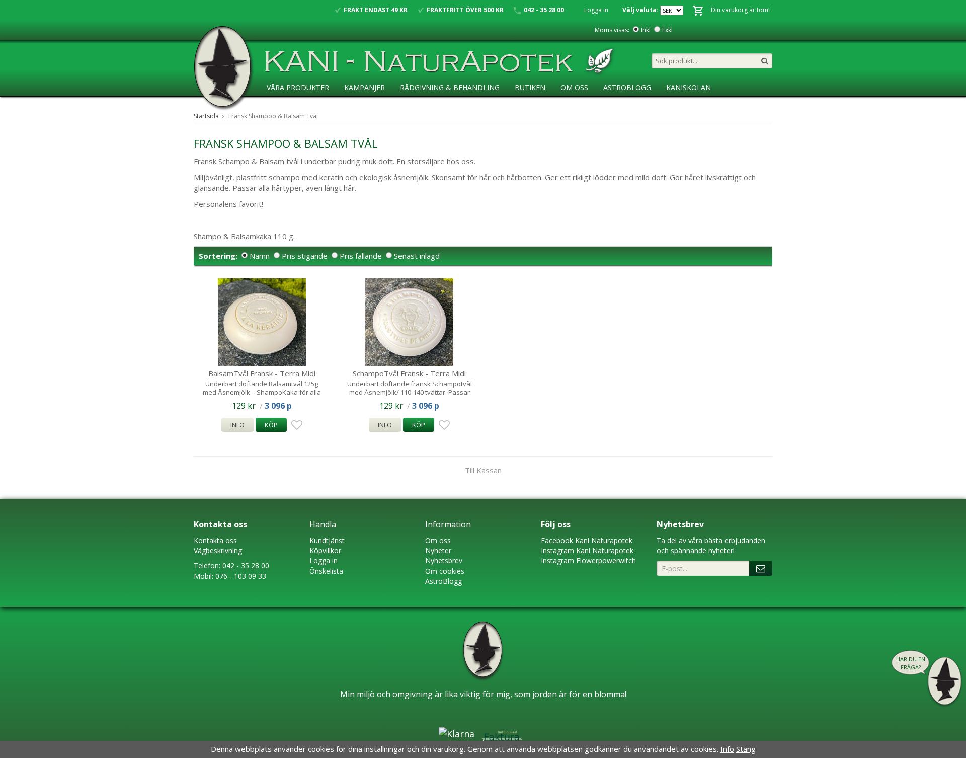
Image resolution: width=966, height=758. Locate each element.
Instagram (557, 550)
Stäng (746, 749)
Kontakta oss (215, 540)
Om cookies (444, 571)
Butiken (530, 87)
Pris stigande (305, 256)
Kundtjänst (327, 540)
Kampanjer (364, 87)
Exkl (667, 30)
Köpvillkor (325, 550)
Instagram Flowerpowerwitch (588, 560)
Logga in (596, 10)
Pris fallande (361, 256)
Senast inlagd (417, 256)
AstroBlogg (627, 87)
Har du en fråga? (910, 663)
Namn (260, 256)
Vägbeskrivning (218, 550)
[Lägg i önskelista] (295, 425)
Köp (271, 424)
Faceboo (555, 540)
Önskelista (326, 571)
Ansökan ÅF (289, 108)
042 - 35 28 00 (245, 565)
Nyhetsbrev (443, 560)
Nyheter (438, 550)
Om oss (438, 540)
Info (237, 424)
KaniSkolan (688, 87)
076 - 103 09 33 (240, 576)
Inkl (646, 30)
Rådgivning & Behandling (450, 87)
